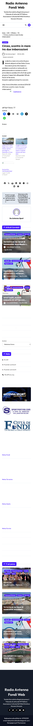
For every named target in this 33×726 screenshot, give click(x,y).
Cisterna (7, 571)
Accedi (6, 360)
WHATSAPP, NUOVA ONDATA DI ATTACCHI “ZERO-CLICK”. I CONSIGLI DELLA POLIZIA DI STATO (16, 301)
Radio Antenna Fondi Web (16, 5)
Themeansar (22, 723)
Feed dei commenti (10, 370)
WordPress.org (9, 375)
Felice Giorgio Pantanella (13, 247)
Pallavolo (7, 573)
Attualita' (7, 261)
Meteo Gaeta (6, 504)
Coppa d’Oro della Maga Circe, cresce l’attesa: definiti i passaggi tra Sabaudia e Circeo (7, 148)
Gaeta (12, 647)
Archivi (4, 341)
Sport (13, 573)
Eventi (26, 571)
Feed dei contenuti (10, 365)
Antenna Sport (17, 218)
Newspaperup (11, 723)
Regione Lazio (8, 263)
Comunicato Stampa (12, 276)
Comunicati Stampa (10, 234)
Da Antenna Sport (10, 54)
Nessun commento (8, 57)
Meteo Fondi (6, 455)
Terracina (26, 234)
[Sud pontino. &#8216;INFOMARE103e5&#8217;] (8, 165)
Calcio (13, 644)
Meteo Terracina (7, 479)
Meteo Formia (6, 528)
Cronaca (5, 42)
